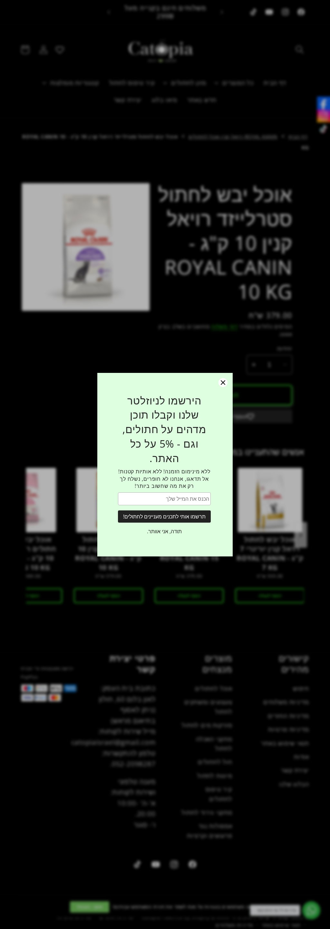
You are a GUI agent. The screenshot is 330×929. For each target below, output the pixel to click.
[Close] (223, 382)
